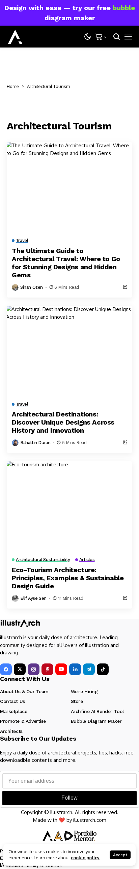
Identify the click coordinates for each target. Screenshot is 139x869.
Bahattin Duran (35, 442)
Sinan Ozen (31, 287)
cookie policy (85, 857)
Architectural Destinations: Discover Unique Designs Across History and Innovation (63, 422)
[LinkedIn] (75, 669)
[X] (20, 669)
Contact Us (12, 701)
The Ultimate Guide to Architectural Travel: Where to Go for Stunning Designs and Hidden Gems (66, 263)
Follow (69, 798)
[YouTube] (61, 669)
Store (77, 701)
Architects (11, 731)
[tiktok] (103, 669)
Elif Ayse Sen (33, 598)
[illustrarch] (15, 36)
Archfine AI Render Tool (97, 711)
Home (13, 86)
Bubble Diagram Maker (96, 721)
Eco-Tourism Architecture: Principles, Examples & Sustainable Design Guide (67, 578)
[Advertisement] (103, 86)
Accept (120, 854)
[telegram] (89, 669)
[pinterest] (47, 669)
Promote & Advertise (23, 721)
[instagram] (33, 669)
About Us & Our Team (24, 691)
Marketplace (13, 711)
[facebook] (6, 669)
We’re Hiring (84, 691)
